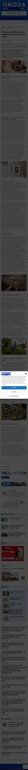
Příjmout (14, 387)
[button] (26, 374)
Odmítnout (14, 391)
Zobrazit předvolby (14, 396)
